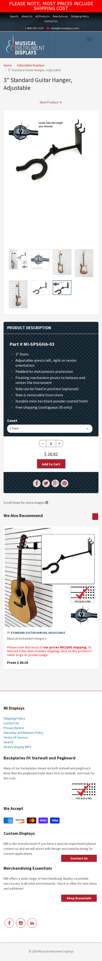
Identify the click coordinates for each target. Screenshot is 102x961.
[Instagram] (20, 923)
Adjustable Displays (31, 65)
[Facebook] (9, 923)
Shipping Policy (80, 16)
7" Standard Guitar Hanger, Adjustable (36, 632)
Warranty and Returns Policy (23, 732)
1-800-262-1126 (34, 28)
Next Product (49, 102)
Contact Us (50, 21)
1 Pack (14, 428)
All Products (42, 16)
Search (14, 16)
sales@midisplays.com (65, 28)
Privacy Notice (14, 728)
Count (12, 420)
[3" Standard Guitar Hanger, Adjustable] (51, 149)
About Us (27, 16)
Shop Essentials (79, 898)
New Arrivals (60, 16)
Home (8, 65)
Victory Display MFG (17, 747)
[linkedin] (32, 923)
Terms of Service (16, 737)
